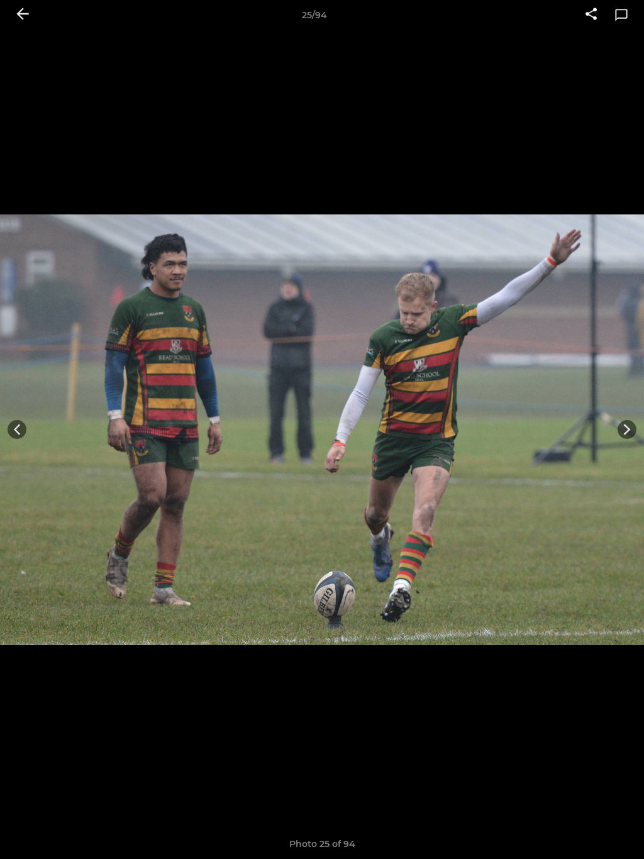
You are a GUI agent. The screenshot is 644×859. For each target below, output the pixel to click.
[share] (591, 15)
